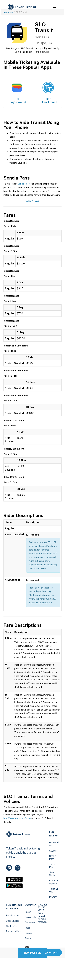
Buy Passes (32, 952)
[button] (54, 7)
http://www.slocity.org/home (17, 818)
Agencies (8, 12)
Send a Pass (24, 184)
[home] (22, 7)
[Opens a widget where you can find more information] (51, 952)
